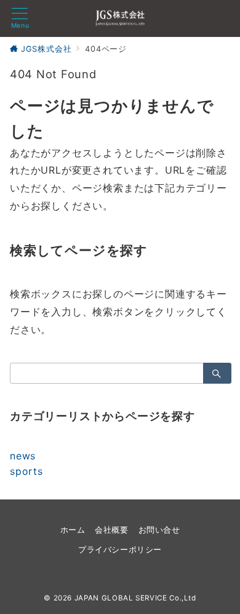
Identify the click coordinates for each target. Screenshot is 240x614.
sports (26, 471)
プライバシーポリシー (119, 549)
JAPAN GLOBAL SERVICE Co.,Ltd (135, 598)
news (23, 456)
